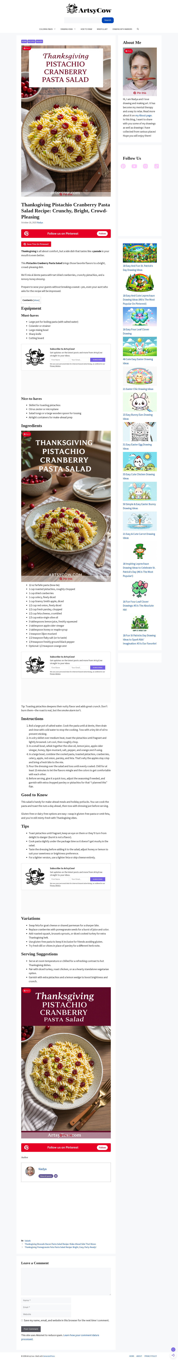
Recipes (31, 41)
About (139, 1356)
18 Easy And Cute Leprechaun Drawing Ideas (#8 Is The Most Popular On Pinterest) (139, 299)
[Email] (56, 1176)
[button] (138, 29)
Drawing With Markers (122, 29)
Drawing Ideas (67, 29)
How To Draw (86, 29)
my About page (143, 115)
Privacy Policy (150, 1356)
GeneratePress (49, 1356)
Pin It (28, 48)
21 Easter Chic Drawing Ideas (138, 389)
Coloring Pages (46, 29)
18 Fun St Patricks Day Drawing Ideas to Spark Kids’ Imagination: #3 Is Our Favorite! (140, 639)
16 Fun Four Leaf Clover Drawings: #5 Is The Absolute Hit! (138, 605)
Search (107, 20)
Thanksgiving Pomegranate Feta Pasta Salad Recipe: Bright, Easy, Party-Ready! (60, 1247)
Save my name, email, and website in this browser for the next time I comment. (66, 1320)
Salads (39, 41)
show (36, 300)
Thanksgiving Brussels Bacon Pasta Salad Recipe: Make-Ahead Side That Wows (60, 1244)
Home (24, 41)
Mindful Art (102, 29)
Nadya (40, 222)
